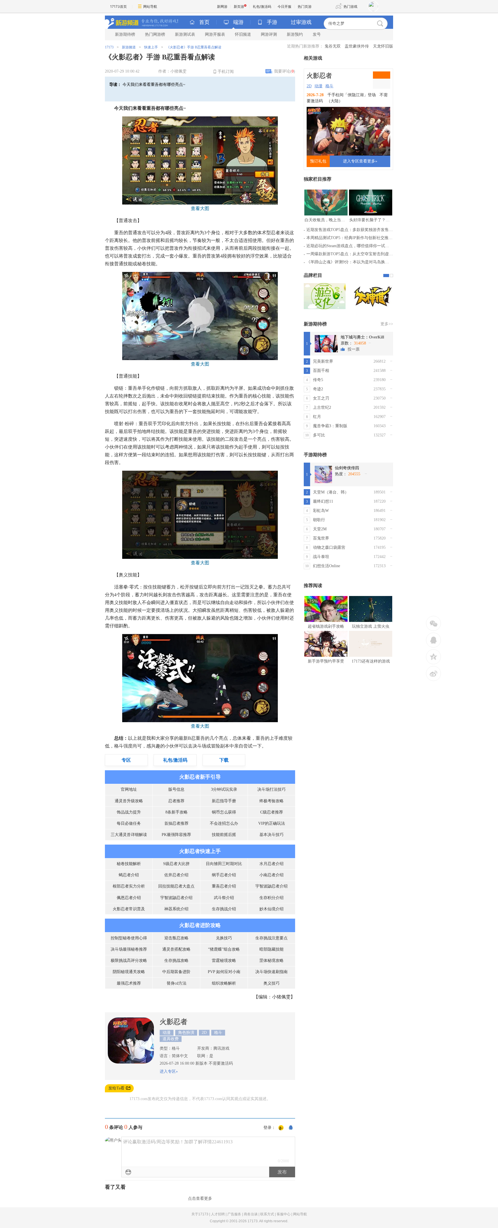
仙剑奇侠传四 (347, 468)
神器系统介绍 (176, 909)
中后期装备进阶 (176, 972)
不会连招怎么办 (224, 823)
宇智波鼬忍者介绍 (271, 886)
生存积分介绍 (271, 898)
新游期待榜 (125, 34)
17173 (109, 47)
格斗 (329, 86)
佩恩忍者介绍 (129, 898)
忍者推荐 (176, 801)
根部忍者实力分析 (129, 886)
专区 (126, 760)
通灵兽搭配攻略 (176, 949)
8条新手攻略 (176, 812)
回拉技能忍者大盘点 (176, 886)
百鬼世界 (321, 538)
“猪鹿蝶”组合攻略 (224, 949)
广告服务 (234, 1214)
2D (309, 86)
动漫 (318, 86)
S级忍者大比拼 (176, 864)
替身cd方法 (176, 983)
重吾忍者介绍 (224, 886)
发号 (317, 34)
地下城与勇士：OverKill (362, 337)
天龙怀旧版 (383, 46)
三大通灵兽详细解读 (129, 834)
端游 (238, 22)
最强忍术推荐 (129, 983)
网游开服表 (215, 34)
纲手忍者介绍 (224, 875)
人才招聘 (218, 1214)
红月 (317, 417)
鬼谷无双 (333, 46)
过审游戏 (301, 22)
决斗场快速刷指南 (271, 972)
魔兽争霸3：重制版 (330, 426)
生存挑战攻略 (176, 960)
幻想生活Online (326, 566)
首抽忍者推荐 (176, 823)
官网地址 (129, 789)
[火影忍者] (131, 1062)
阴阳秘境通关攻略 (129, 972)
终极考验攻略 (271, 801)
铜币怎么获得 (224, 812)
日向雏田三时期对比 (224, 864)
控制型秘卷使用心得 (129, 938)
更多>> (386, 324)
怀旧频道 (243, 34)
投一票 (354, 349)
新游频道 (129, 47)
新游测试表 (185, 34)
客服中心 (283, 1214)
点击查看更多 (200, 1198)
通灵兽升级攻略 (129, 801)
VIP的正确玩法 (271, 823)
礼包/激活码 (262, 6)
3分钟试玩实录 (224, 789)
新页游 (239, 6)
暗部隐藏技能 (271, 949)
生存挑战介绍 (224, 909)
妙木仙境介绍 (271, 909)
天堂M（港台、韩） (331, 492)
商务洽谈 (251, 1214)
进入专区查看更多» (360, 161)
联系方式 (267, 1214)
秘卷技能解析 (129, 864)
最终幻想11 (323, 501)
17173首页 (118, 6)
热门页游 (305, 6)
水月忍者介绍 (271, 864)
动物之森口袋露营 (329, 547)
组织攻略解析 (224, 983)
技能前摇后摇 (224, 834)
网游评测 (269, 34)
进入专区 (168, 1071)
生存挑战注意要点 (271, 938)
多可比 (319, 435)
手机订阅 (226, 71)
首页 (204, 22)
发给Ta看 (116, 1088)
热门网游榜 (155, 34)
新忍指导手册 (224, 801)
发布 (282, 1172)
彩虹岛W (321, 510)
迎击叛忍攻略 (176, 938)
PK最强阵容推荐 (176, 834)
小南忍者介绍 (271, 875)
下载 (224, 760)
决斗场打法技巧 (271, 789)
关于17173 (199, 1214)
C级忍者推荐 (271, 812)
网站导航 (150, 6)
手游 (272, 22)
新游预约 (295, 34)
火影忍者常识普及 (129, 909)
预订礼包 (318, 161)
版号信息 (176, 789)
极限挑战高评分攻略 (129, 960)
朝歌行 (319, 520)
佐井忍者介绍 (176, 875)
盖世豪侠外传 (357, 46)
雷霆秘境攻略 (224, 960)
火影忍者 (173, 1021)
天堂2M (320, 529)
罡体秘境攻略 (271, 960)
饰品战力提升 (129, 812)
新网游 (222, 6)
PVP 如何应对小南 (224, 972)
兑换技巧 (224, 938)
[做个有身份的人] (281, 1128)
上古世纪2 (322, 407)
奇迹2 (318, 389)
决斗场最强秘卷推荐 (129, 949)
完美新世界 (323, 361)
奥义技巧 (271, 983)
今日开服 (284, 6)
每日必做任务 (129, 823)
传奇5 (318, 380)
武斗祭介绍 (224, 898)
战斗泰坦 (321, 557)
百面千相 (321, 370)
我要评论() (284, 71)
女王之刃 (321, 398)
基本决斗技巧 (271, 834)
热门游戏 (350, 6)
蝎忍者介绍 (129, 875)
